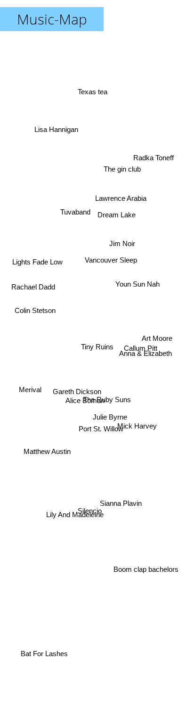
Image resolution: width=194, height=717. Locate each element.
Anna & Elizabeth (144, 350)
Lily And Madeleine (75, 520)
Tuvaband (76, 210)
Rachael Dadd (33, 286)
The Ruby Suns (109, 395)
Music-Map (52, 19)
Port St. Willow (103, 431)
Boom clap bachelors (146, 571)
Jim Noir (126, 257)
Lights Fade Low (38, 262)
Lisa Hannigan (58, 125)
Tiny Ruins (97, 347)
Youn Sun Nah (146, 304)
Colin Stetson (34, 311)
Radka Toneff (155, 155)
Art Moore (157, 337)
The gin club (118, 154)
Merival (28, 392)
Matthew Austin (44, 436)
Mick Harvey (137, 430)
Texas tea (91, 88)
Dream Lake (116, 212)
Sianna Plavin (120, 505)
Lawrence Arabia (113, 195)
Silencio (93, 516)
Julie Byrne (111, 417)
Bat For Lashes (41, 654)
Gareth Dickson (78, 401)
